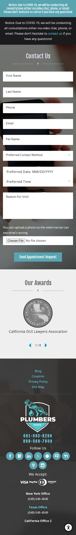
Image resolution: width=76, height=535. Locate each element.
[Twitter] (38, 456)
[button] (68, 527)
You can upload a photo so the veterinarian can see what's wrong (36, 230)
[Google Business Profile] (19, 456)
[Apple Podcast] (33, 465)
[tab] (38, 496)
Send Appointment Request (38, 257)
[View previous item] (30, 345)
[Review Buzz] (57, 456)
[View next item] (46, 345)
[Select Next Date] (35, 172)
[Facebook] (10, 456)
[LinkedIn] (29, 456)
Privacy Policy (38, 382)
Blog (38, 371)
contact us (55, 33)
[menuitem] (38, 371)
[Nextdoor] (66, 456)
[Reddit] (43, 465)
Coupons (38, 376)
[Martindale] (47, 456)
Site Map (38, 387)
